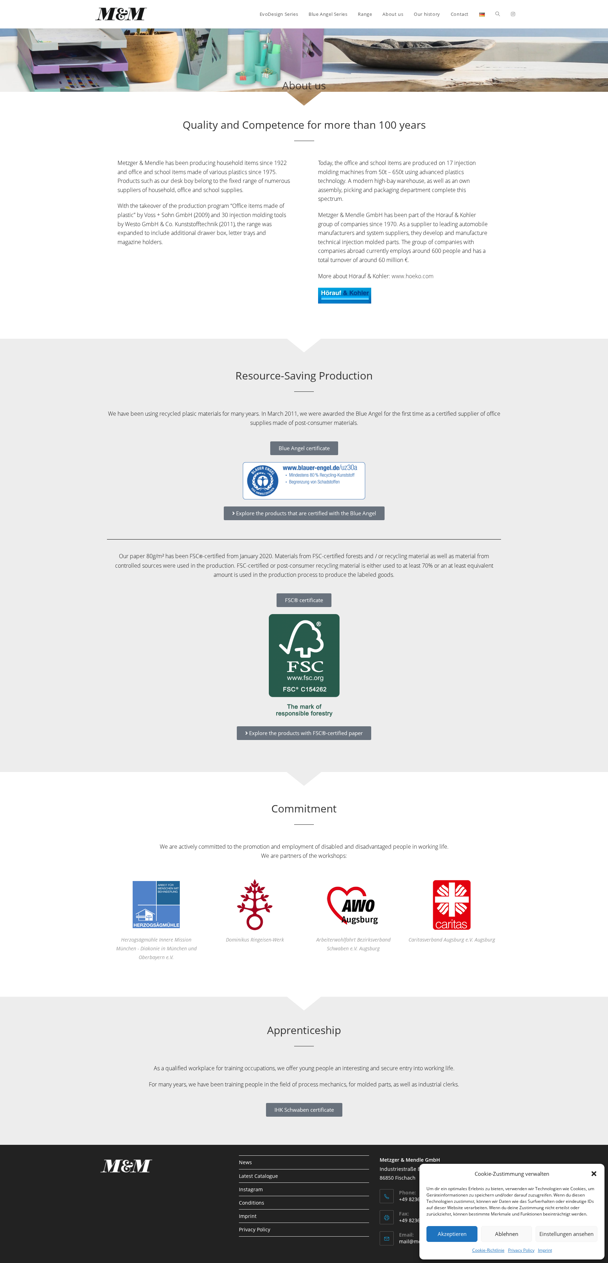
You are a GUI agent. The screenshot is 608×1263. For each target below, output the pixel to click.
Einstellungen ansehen (566, 1233)
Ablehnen (506, 1233)
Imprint (545, 1250)
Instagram (251, 1189)
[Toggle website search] (497, 14)
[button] (593, 1173)
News (245, 1162)
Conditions (251, 1202)
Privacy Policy (521, 1250)
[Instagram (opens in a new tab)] (513, 14)
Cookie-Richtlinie (488, 1250)
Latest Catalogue (258, 1176)
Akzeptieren (452, 1233)
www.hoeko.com (412, 276)
